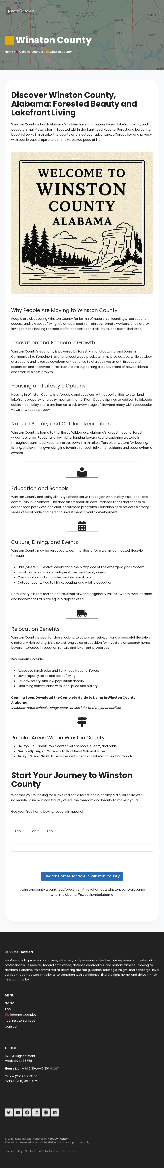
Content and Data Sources (42, 1151)
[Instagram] (46, 1112)
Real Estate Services (20, 1020)
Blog (8, 1008)
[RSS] (55, 1112)
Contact (11, 1026)
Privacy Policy (13, 1151)
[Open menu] (155, 10)
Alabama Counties (22, 1014)
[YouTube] (18, 1112)
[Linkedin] (36, 1112)
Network (58, 1138)
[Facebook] (27, 1112)
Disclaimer (68, 1151)
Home (9, 1002)
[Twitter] (9, 1112)
